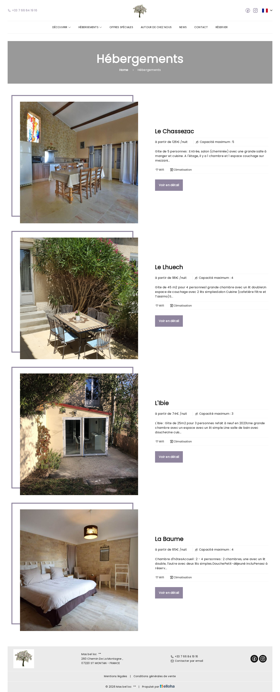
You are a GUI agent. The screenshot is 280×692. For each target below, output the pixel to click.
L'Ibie (162, 403)
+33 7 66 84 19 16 (186, 656)
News (183, 27)
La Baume (169, 539)
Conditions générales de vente (155, 676)
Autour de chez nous (156, 27)
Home (123, 70)
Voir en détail (169, 185)
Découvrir (60, 27)
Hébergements (88, 27)
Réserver (222, 27)
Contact (201, 27)
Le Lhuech (169, 267)
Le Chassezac (174, 131)
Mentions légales (115, 676)
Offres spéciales (121, 27)
